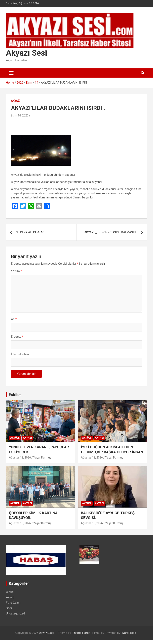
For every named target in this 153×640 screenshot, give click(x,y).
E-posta (17, 336)
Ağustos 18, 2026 (20, 457)
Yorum (16, 271)
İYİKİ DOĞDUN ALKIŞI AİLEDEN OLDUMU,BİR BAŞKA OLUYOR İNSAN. (112, 449)
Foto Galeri (13, 602)
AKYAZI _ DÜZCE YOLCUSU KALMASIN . (110, 232)
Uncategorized (15, 613)
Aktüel (15, 437)
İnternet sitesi (20, 354)
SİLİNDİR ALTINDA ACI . (31, 232)
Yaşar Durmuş (42, 457)
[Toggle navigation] (11, 73)
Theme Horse (81, 633)
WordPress (129, 633)
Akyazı (16, 100)
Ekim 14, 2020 (19, 115)
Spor (9, 608)
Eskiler (15, 394)
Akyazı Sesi (26, 53)
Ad (14, 319)
